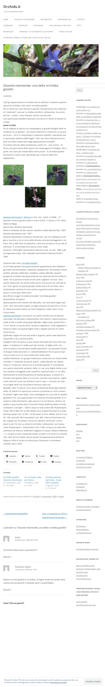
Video (78, 359)
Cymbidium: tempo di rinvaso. (88, 231)
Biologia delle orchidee (85, 274)
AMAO (78, 437)
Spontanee (80, 350)
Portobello (82, 317)
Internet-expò (82, 304)
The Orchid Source (83, 579)
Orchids (36, 496)
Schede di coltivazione (24, 19)
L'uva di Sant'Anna (93, 169)
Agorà (78, 264)
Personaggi (80, 336)
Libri (78, 307)
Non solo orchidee (83, 320)
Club (78, 277)
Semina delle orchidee (85, 248)
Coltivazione (81, 284)
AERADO (79, 431)
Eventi (78, 294)
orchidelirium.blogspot (85, 464)
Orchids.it (12, 6)
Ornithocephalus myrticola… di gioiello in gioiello (54, 480)
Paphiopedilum (64, 19)
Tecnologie (80, 353)
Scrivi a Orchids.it (83, 346)
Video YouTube (65, 32)
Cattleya (81, 19)
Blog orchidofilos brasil (85, 565)
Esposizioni (38, 25)
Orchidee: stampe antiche (86, 330)
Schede (79, 343)
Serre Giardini (81, 602)
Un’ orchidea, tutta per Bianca (32, 478)
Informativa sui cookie (58, 682)
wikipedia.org (81, 490)
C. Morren (17, 217)
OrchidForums (82, 572)
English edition (82, 287)
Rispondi (6, 556)
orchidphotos (81, 483)
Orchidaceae (46, 19)
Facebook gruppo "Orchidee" (88, 506)
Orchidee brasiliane (84, 327)
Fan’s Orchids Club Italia (60, 25)
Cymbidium (8, 25)
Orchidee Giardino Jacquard (87, 549)
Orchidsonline (82, 575)
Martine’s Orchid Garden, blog (88, 569)
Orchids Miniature (83, 510)
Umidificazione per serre (86, 605)
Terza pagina (81, 356)
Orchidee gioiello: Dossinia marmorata (12, 478)
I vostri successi (82, 300)
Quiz (78, 340)
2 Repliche (7, 96)
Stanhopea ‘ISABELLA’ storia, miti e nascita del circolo (27, 38)
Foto (79, 25)
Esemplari (23, 25)
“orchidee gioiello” (29, 263)
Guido (61, 496)
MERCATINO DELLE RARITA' (87, 310)
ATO (78, 441)
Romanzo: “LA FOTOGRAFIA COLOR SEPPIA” (36, 32)
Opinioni (79, 323)
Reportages (8, 32)
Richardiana (81, 526)
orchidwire (80, 487)
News (78, 313)
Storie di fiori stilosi (84, 467)
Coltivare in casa (82, 281)
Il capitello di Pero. (91, 199)
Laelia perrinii (91, 162)
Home (5, 19)
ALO (78, 434)
